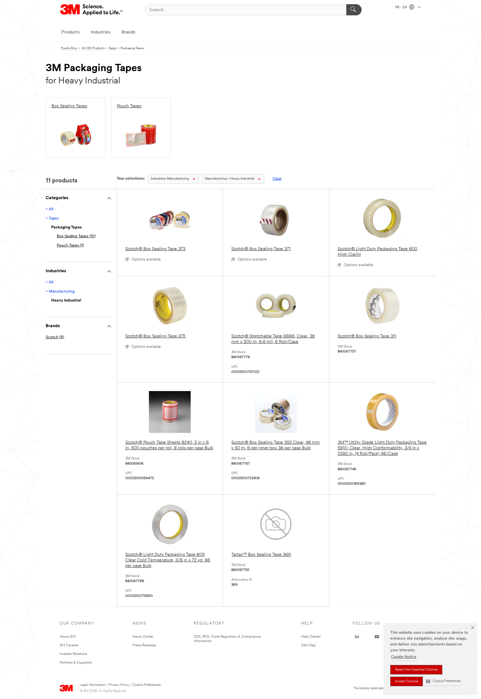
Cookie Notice (403, 657)
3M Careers (69, 645)
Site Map (308, 645)
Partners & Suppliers (76, 662)
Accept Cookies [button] (406, 681)
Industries (101, 32)
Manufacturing (170, 178)
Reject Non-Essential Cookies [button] (416, 669)
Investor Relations (73, 654)
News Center (142, 636)
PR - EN (401, 7)
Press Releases (144, 645)
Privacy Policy (119, 685)
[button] (443, 681)
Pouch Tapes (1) (70, 246)
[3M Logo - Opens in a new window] (91, 9)
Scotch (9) (55, 337)
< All (49, 209)
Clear (277, 179)
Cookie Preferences (146, 685)
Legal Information (92, 685)
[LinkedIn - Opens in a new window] (357, 637)
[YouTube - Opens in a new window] (377, 637)
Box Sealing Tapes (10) (76, 236)
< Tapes (52, 218)
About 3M (68, 636)
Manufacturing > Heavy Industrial (229, 178)
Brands (128, 32)
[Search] (354, 9)
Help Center (311, 636)
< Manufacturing (60, 292)
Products (71, 32)
